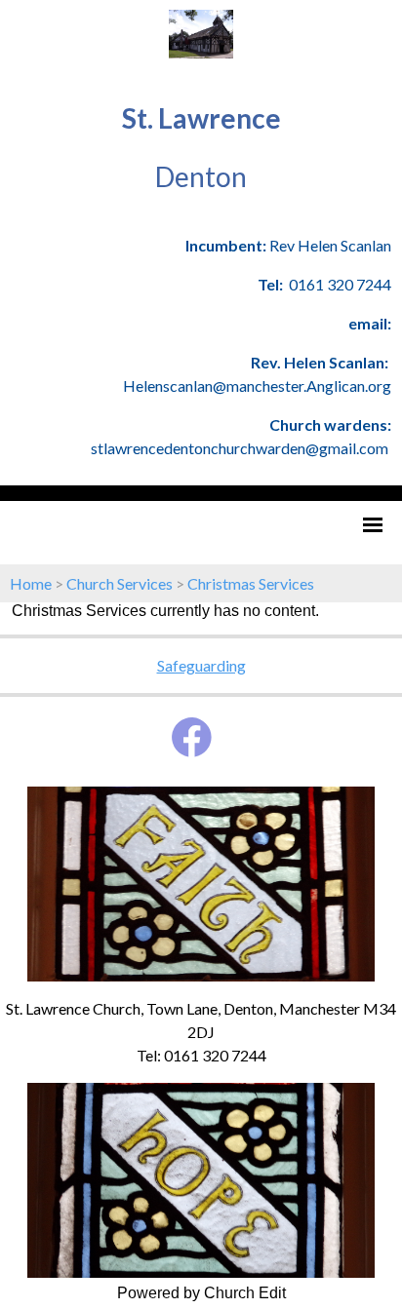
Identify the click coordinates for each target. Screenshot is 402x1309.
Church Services (119, 583)
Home (31, 583)
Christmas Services (250, 583)
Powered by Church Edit (201, 1293)
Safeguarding (201, 665)
